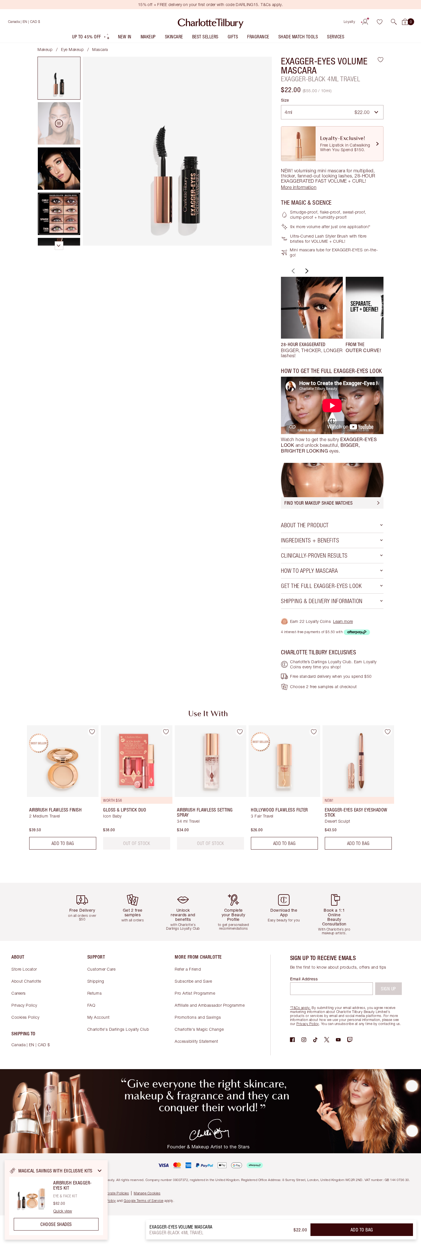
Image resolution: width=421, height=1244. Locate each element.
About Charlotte (26, 981)
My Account (98, 1017)
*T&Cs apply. (300, 1008)
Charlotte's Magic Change (199, 1029)
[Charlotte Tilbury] (211, 21)
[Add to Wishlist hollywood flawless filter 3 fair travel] (313, 732)
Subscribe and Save (193, 981)
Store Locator (24, 969)
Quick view (62, 1211)
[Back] (292, 270)
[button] (394, 22)
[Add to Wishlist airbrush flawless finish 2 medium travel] (92, 732)
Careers (18, 993)
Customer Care (101, 969)
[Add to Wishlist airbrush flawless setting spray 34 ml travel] (239, 732)
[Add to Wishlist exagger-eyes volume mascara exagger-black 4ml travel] (380, 59)
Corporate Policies (114, 1193)
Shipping (95, 981)
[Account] (365, 22)
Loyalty (349, 21)
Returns (94, 993)
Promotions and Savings (198, 1017)
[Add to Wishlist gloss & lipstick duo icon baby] (166, 732)
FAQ (91, 1005)
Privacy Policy (24, 1005)
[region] (56, 1200)
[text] (136, 843)
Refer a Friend (188, 969)
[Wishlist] (379, 22)
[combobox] (332, 112)
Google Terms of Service (144, 1200)
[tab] (59, 78)
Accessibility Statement (196, 1041)
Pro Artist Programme (195, 993)
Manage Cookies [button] (147, 1193)
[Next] (306, 270)
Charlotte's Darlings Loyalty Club (118, 1029)
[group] (312, 317)
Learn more (343, 621)
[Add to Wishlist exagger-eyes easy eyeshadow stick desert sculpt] (387, 732)
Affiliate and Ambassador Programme (210, 1005)
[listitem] (91, 38)
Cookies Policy (25, 1017)
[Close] (99, 1170)
